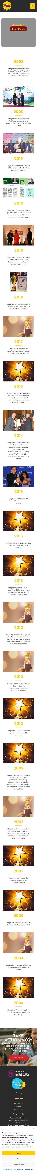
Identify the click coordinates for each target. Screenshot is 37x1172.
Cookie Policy (8, 1169)
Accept (18, 1153)
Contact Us (29, 1169)
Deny (18, 1159)
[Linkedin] (21, 1093)
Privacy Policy (19, 1169)
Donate (18, 1106)
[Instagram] (16, 1093)
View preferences (18, 1164)
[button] (34, 1129)
